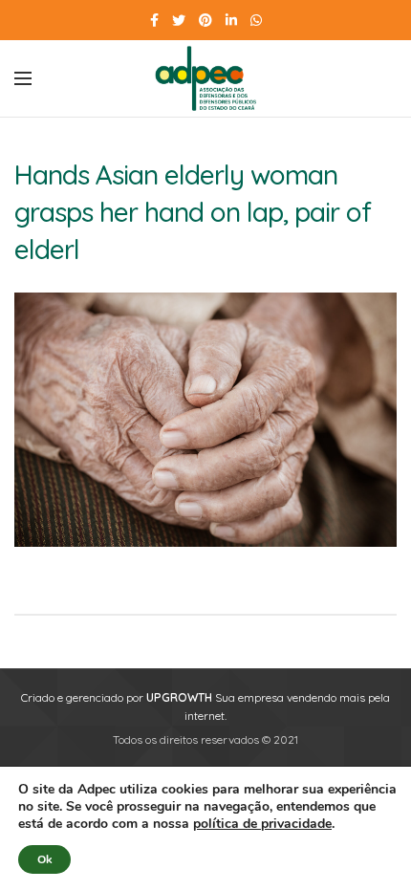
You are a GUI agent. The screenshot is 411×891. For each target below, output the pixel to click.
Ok (44, 859)
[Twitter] (178, 20)
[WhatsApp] (256, 20)
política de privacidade (262, 824)
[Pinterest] (205, 20)
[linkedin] (231, 20)
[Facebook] (154, 20)
